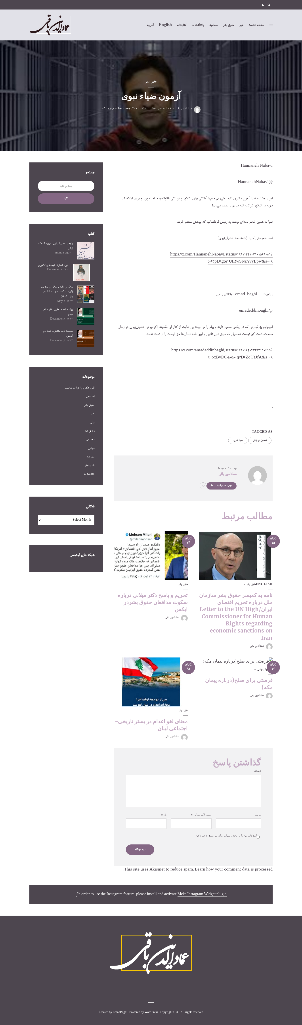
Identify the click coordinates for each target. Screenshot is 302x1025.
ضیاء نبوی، (237, 440)
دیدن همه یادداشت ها (221, 485)
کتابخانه (181, 25)
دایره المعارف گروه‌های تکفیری (53, 265)
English (165, 25)
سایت (258, 815)
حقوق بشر (228, 25)
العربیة (150, 25)
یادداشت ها (197, 25)
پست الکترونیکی (201, 815)
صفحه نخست (256, 25)
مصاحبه (213, 25)
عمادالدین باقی (184, 109)
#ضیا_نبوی (225, 238)
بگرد (66, 198)
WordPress (151, 1012)
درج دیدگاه (107, 109)
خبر (241, 25)
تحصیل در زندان (260, 440)
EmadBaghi (120, 1012)
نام (163, 815)
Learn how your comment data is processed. (198, 870)
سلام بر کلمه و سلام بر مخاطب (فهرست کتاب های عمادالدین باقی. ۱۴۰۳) (56, 292)
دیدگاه (257, 771)
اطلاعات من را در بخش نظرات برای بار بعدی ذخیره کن (226, 836)
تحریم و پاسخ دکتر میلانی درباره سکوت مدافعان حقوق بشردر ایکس (153, 602)
